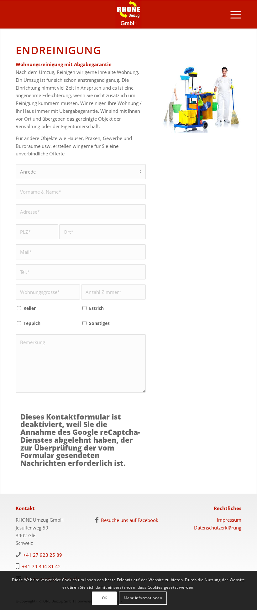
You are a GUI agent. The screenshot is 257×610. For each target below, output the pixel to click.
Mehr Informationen (143, 598)
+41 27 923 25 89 (42, 555)
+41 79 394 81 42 (41, 566)
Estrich (96, 308)
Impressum (229, 520)
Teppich (32, 323)
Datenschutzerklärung (217, 527)
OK (104, 598)
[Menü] (232, 14)
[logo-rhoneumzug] (128, 14)
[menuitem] (232, 14)
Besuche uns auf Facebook (129, 520)
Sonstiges (99, 323)
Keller (30, 308)
